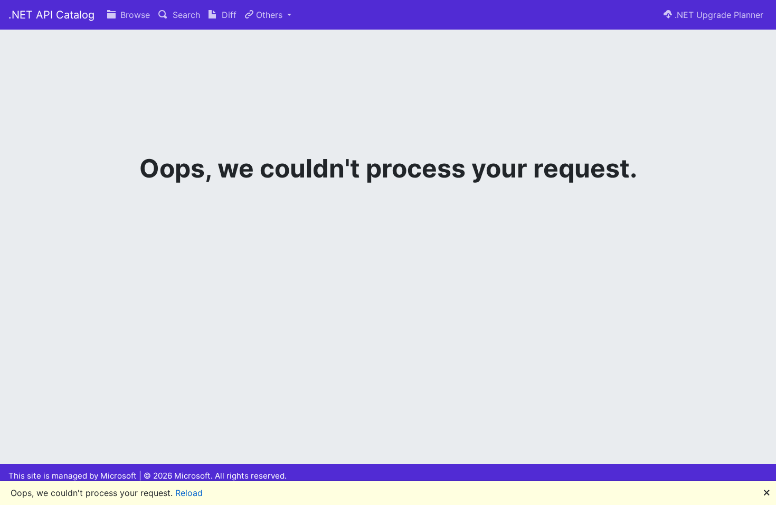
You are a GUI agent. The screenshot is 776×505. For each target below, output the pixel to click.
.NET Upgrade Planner (717, 15)
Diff (227, 15)
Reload (189, 493)
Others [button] (269, 15)
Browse (134, 15)
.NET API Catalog (51, 14)
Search (185, 15)
